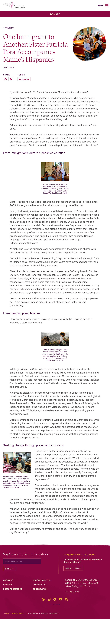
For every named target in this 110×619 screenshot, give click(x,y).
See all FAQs (73, 568)
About (8, 580)
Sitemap (6, 613)
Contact (39, 585)
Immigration (24, 79)
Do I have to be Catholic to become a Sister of (82, 560)
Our (40, 589)
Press (12, 589)
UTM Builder (55, 605)
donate (55, 14)
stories (9, 28)
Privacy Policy (18, 613)
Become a (42, 580)
